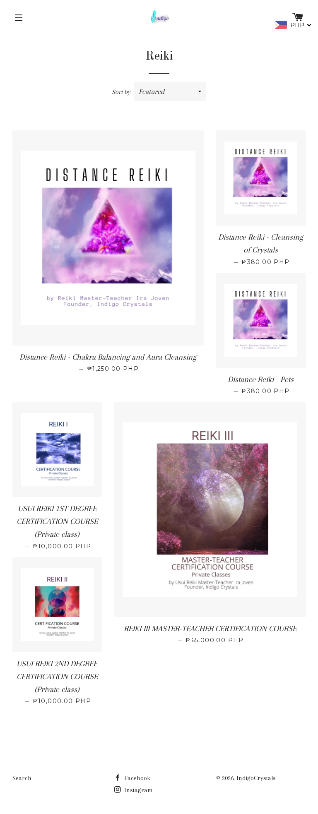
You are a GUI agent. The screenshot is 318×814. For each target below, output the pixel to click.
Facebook (136, 778)
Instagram (138, 790)
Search (21, 778)
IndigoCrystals (256, 778)
